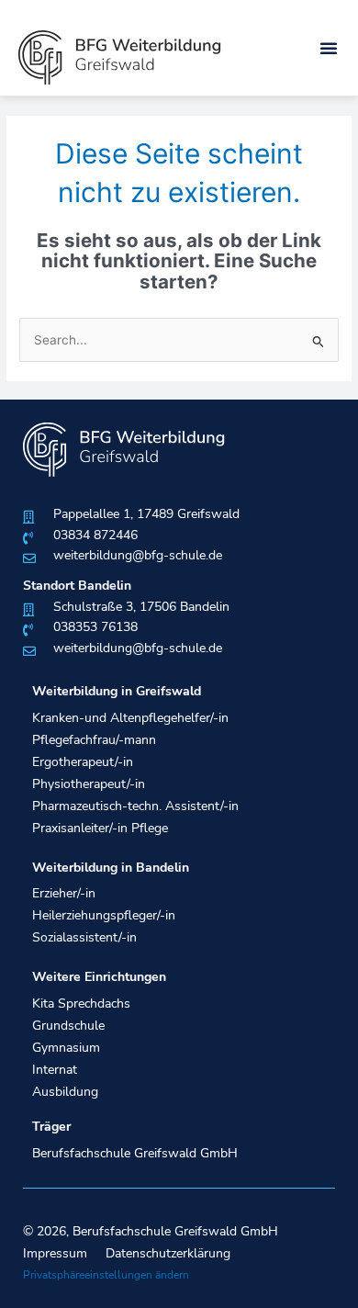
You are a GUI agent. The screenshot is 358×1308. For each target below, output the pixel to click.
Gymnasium (66, 1047)
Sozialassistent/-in (84, 937)
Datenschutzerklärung (168, 1253)
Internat (54, 1069)
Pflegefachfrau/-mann (94, 740)
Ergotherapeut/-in (82, 762)
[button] (328, 48)
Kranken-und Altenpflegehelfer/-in (130, 718)
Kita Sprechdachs (81, 1003)
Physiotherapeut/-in (88, 784)
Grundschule (68, 1025)
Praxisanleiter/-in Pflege (100, 828)
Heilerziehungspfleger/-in (103, 915)
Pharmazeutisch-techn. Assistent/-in (135, 806)
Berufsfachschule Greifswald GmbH (135, 1153)
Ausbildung (65, 1091)
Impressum (55, 1253)
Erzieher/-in (63, 893)
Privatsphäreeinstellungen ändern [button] (106, 1275)
